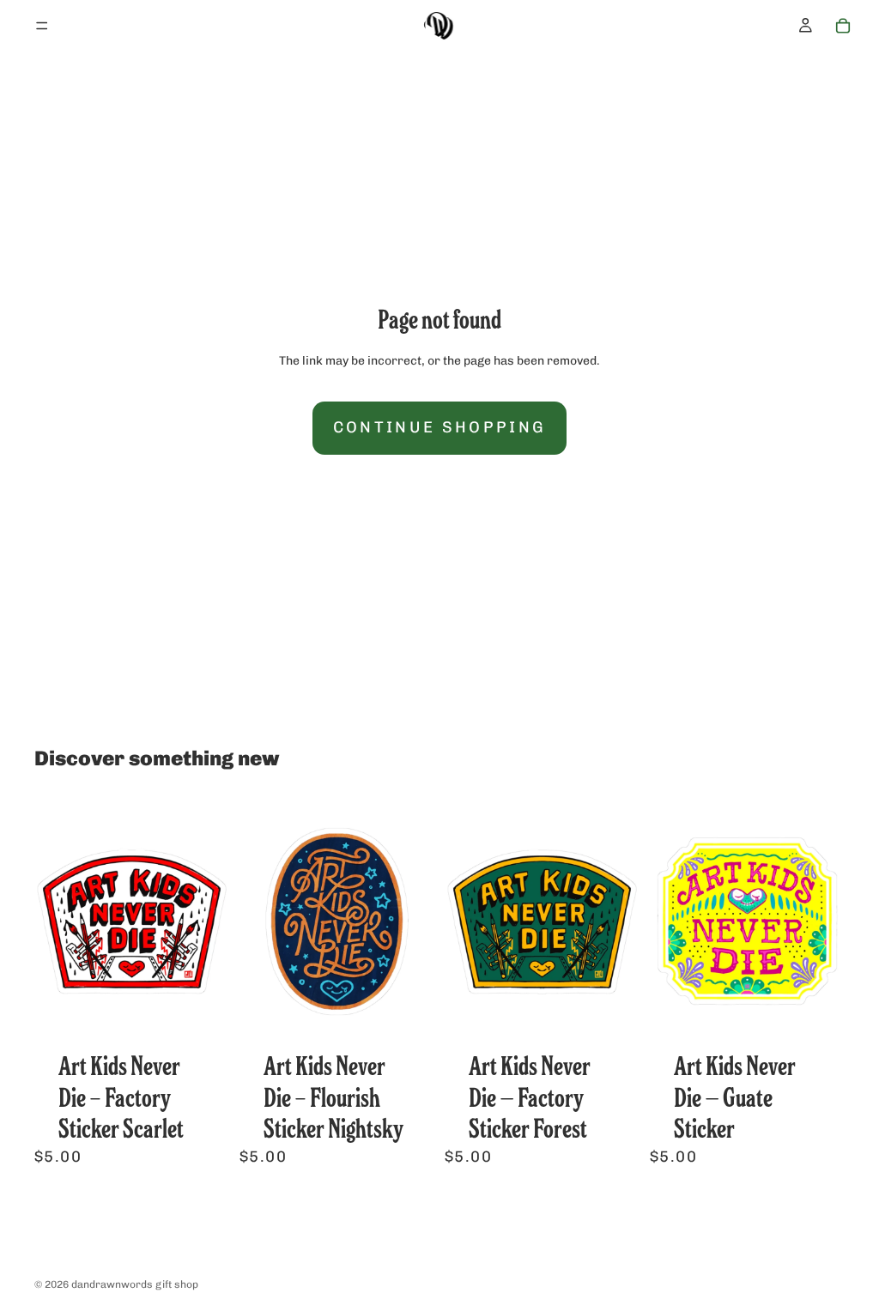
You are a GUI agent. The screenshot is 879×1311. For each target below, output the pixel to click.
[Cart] (843, 26)
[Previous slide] (53, 921)
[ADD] (202, 1016)
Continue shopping (439, 427)
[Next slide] (210, 921)
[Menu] (42, 25)
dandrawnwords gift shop (134, 1284)
